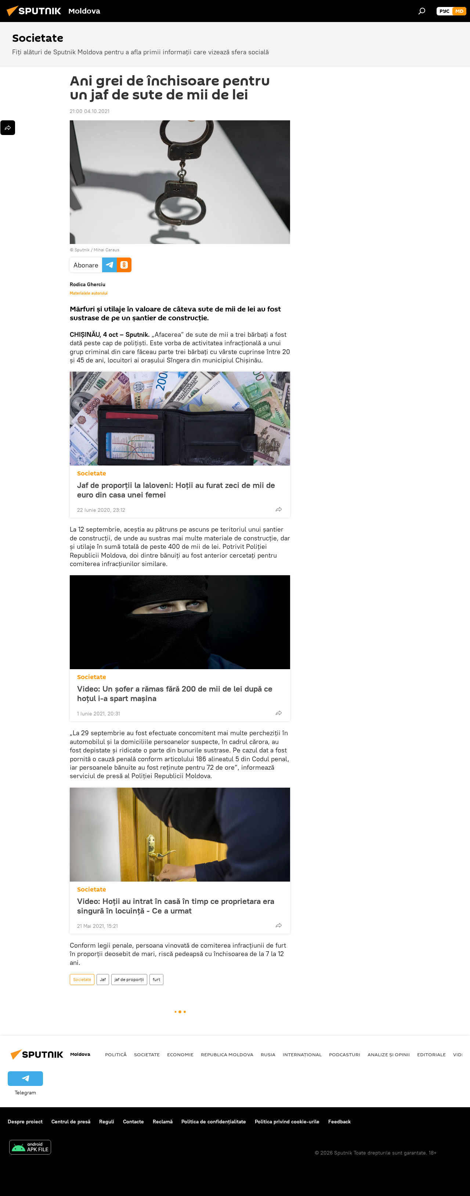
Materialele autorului (89, 293)
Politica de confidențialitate (213, 1121)
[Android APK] (30, 1148)
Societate (91, 473)
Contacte (133, 1121)
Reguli (106, 1121)
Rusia (268, 1054)
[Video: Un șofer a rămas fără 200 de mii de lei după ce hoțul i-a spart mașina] (180, 622)
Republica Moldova (227, 1054)
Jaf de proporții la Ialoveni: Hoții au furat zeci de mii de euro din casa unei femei (176, 489)
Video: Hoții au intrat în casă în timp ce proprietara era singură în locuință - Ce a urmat (175, 905)
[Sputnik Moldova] (36, 17)
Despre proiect (25, 1121)
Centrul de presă (70, 1121)
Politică (116, 1054)
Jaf (103, 979)
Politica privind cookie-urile (287, 1121)
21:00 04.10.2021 (89, 111)
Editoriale (431, 1054)
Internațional (302, 1054)
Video (461, 1054)
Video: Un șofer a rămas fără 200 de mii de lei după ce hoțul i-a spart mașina (174, 693)
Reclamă (163, 1121)
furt (156, 979)
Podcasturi (344, 1054)
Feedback (339, 1121)
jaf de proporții (129, 979)
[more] (278, 509)
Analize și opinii (389, 1054)
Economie (180, 1054)
